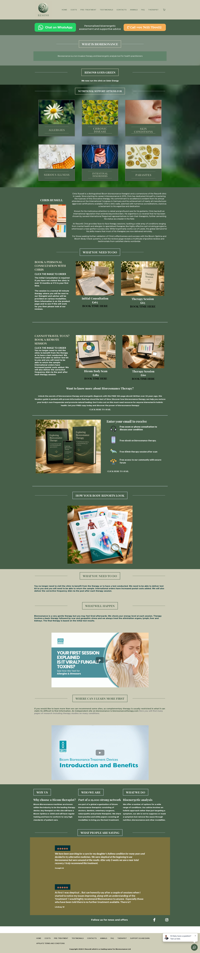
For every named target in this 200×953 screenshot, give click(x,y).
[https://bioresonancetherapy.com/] (43, 9)
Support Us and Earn (140, 938)
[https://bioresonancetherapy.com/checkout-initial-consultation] (95, 278)
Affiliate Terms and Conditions (50, 943)
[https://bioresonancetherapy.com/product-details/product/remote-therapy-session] (143, 351)
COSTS (74, 10)
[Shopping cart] (164, 10)
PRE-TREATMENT (88, 10)
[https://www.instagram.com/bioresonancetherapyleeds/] (167, 920)
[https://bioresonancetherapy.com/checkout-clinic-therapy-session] (142, 278)
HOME (64, 10)
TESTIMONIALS (106, 10)
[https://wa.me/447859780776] (55, 27)
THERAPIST (153, 10)
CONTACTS (122, 10)
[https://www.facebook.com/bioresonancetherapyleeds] (149, 920)
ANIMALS (134, 10)
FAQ (143, 10)
